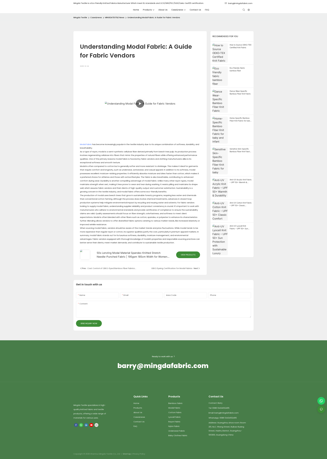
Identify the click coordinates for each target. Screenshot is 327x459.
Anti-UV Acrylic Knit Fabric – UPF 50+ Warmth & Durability (241, 181)
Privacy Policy (139, 453)
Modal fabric (86, 144)
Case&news (96, 17)
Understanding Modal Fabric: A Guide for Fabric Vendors (153, 17)
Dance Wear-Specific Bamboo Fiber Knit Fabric (240, 92)
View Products (188, 255)
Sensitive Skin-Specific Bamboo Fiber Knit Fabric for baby (240, 150)
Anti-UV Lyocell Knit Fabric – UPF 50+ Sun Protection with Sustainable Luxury (239, 227)
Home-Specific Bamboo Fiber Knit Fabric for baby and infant (240, 119)
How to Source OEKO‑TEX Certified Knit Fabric (240, 46)
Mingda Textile (80, 17)
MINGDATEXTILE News (114, 17)
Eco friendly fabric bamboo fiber (237, 69)
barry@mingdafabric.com (240, 3)
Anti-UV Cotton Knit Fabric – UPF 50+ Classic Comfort (241, 204)
